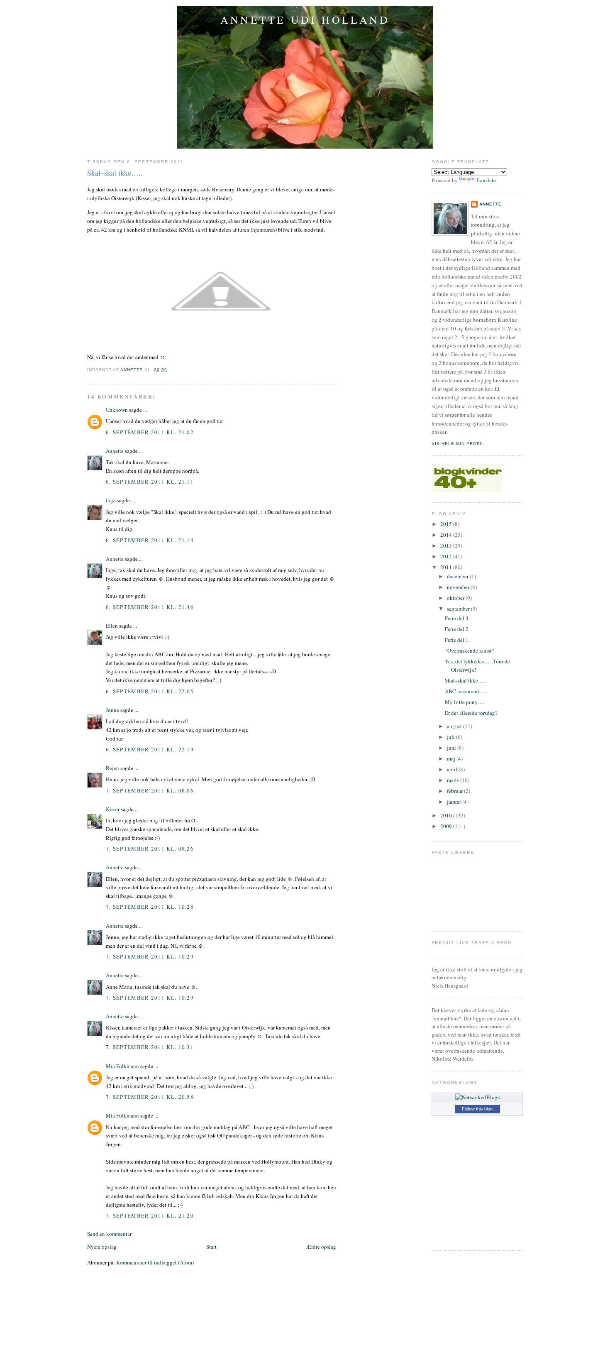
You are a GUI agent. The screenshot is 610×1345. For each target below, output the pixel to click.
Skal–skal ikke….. (465, 680)
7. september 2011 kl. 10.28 (150, 906)
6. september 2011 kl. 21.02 (150, 432)
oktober (456, 598)
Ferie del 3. (457, 618)
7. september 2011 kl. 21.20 (150, 1215)
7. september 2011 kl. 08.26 (150, 848)
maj (451, 758)
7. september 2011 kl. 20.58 (150, 1096)
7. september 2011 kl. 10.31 (150, 1047)
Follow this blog (477, 1108)
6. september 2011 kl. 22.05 (150, 691)
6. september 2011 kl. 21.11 (150, 481)
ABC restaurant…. (465, 691)
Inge (111, 500)
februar (455, 791)
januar (454, 801)
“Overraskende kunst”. (470, 650)
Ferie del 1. (457, 639)
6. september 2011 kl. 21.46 (150, 607)
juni (452, 747)
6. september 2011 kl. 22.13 (150, 749)
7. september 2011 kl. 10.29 (150, 956)
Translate (486, 180)
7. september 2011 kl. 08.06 (150, 790)
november (459, 587)
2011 (446, 567)
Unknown (117, 409)
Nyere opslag (102, 1246)
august (455, 726)
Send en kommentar (109, 1233)
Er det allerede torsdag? (471, 713)
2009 (446, 826)
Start (211, 1246)
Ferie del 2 (456, 629)
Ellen (112, 625)
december (458, 576)
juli (451, 737)
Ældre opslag (321, 1246)
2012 (446, 556)
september (459, 608)
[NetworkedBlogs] (477, 1097)
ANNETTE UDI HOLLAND (305, 19)
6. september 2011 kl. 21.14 (150, 540)
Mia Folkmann (122, 1066)
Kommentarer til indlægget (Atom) (155, 1262)
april (453, 769)
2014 (446, 534)
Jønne (112, 710)
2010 (446, 815)
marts (453, 780)
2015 (446, 524)
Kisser (113, 809)
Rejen (112, 768)
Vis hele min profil (458, 443)
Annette (115, 451)
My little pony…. (464, 702)
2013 (446, 545)
